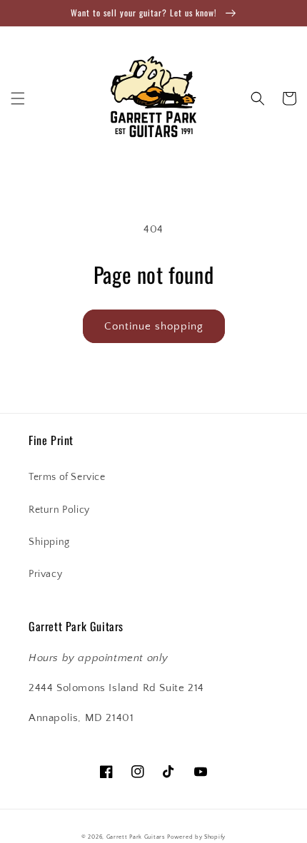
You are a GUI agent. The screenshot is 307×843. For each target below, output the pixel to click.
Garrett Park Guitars (136, 837)
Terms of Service (67, 477)
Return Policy (59, 510)
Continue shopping (153, 326)
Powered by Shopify (196, 837)
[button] (18, 98)
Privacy (45, 574)
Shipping (49, 542)
